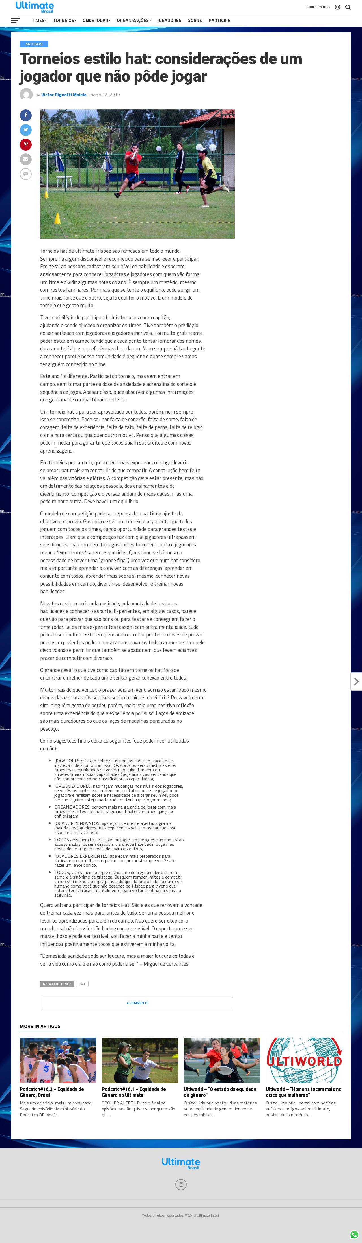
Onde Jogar (95, 20)
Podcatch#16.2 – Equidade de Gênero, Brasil (52, 1092)
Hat (82, 984)
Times (38, 20)
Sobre (195, 20)
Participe (219, 20)
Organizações (133, 20)
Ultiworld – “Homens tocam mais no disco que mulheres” (303, 1092)
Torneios (63, 20)
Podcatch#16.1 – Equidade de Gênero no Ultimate (134, 1092)
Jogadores (169, 20)
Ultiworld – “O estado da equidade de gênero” (220, 1092)
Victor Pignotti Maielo (64, 94)
